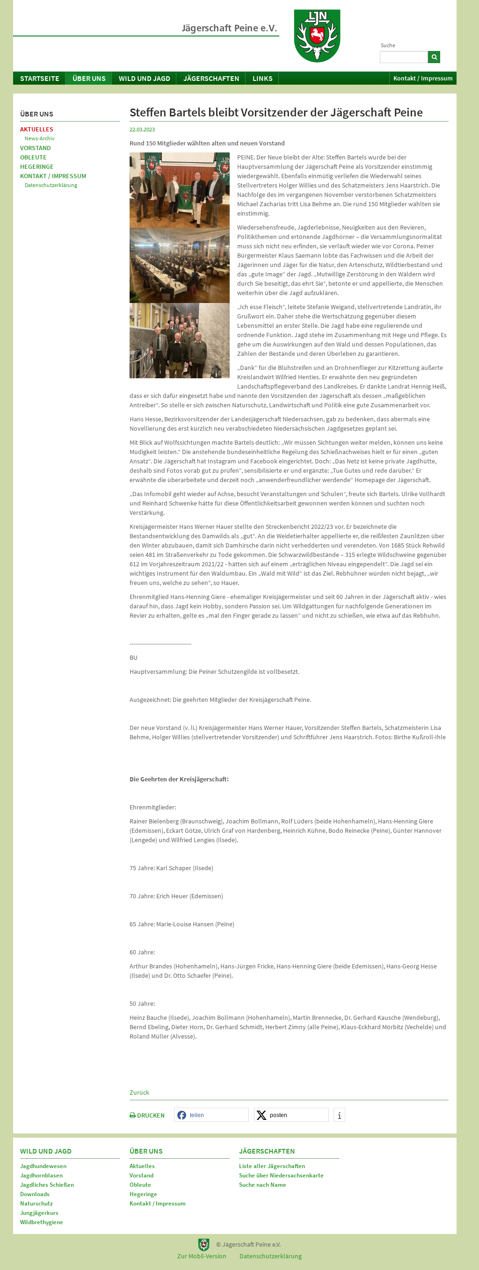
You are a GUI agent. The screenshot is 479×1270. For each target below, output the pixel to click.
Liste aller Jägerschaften (272, 1166)
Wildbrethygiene (41, 1222)
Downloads (35, 1194)
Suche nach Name (262, 1185)
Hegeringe (37, 166)
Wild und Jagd (144, 78)
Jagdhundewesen (43, 1166)
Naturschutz (36, 1203)
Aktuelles (36, 129)
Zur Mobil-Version (201, 1256)
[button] (211, 1115)
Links (263, 78)
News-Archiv (40, 138)
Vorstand (35, 148)
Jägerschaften (211, 78)
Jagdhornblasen (41, 1175)
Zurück (139, 1092)
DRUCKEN (150, 1115)
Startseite (39, 78)
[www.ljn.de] (317, 36)
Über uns (89, 78)
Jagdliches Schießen (47, 1185)
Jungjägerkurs (39, 1213)
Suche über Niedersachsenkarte (281, 1175)
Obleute (33, 157)
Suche (388, 45)
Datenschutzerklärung (51, 184)
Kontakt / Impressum (423, 78)
